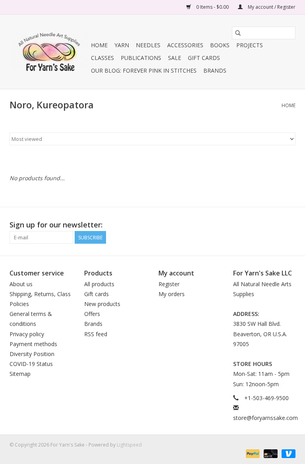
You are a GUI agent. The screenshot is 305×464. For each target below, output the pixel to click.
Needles (148, 45)
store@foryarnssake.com (265, 418)
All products (99, 284)
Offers (92, 314)
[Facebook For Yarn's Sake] (260, 225)
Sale (174, 58)
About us (21, 284)
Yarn (121, 45)
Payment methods (33, 344)
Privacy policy (27, 334)
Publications (141, 58)
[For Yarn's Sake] (49, 52)
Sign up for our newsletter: (56, 225)
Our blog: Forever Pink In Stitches (144, 70)
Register (169, 284)
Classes (102, 58)
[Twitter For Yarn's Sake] (274, 225)
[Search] (238, 33)
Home (99, 45)
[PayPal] (252, 453)
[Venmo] (287, 453)
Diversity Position (32, 354)
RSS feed (95, 334)
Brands (214, 70)
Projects (249, 45)
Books (220, 45)
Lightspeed (129, 444)
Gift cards (204, 58)
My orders (171, 294)
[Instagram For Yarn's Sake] (289, 225)
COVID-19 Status (31, 364)
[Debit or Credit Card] (270, 453)
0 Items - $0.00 (212, 7)
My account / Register (271, 7)
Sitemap (20, 373)
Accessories (185, 45)
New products (102, 304)
